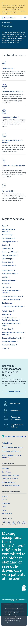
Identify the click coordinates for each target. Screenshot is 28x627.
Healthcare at (9, 274)
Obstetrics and (11, 300)
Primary (6, 329)
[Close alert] (25, 3)
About (5, 496)
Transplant (8, 345)
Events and (8, 482)
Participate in (10, 479)
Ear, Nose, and (9, 252)
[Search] (21, 17)
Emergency (9, 255)
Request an (10, 475)
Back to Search (8, 22)
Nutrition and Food (11, 296)
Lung (5, 287)
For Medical (11, 485)
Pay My (5, 468)
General (7, 270)
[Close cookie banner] (20, 606)
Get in (6, 472)
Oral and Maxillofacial (12, 306)
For (7, 513)
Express (6, 262)
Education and (11, 451)
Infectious (8, 280)
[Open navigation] (25, 17)
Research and (12, 447)
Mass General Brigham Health (11, 456)
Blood (7, 238)
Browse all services (14, 391)
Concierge (9, 242)
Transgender (9, 341)
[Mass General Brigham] (8, 18)
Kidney (6, 284)
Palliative (7, 311)
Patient (7, 443)
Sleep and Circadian (12, 338)
